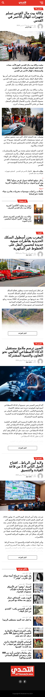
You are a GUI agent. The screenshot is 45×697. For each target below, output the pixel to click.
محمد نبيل (29, 255)
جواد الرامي (28, 27)
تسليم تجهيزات (9, 171)
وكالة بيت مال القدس (35, 173)
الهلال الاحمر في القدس (23, 171)
